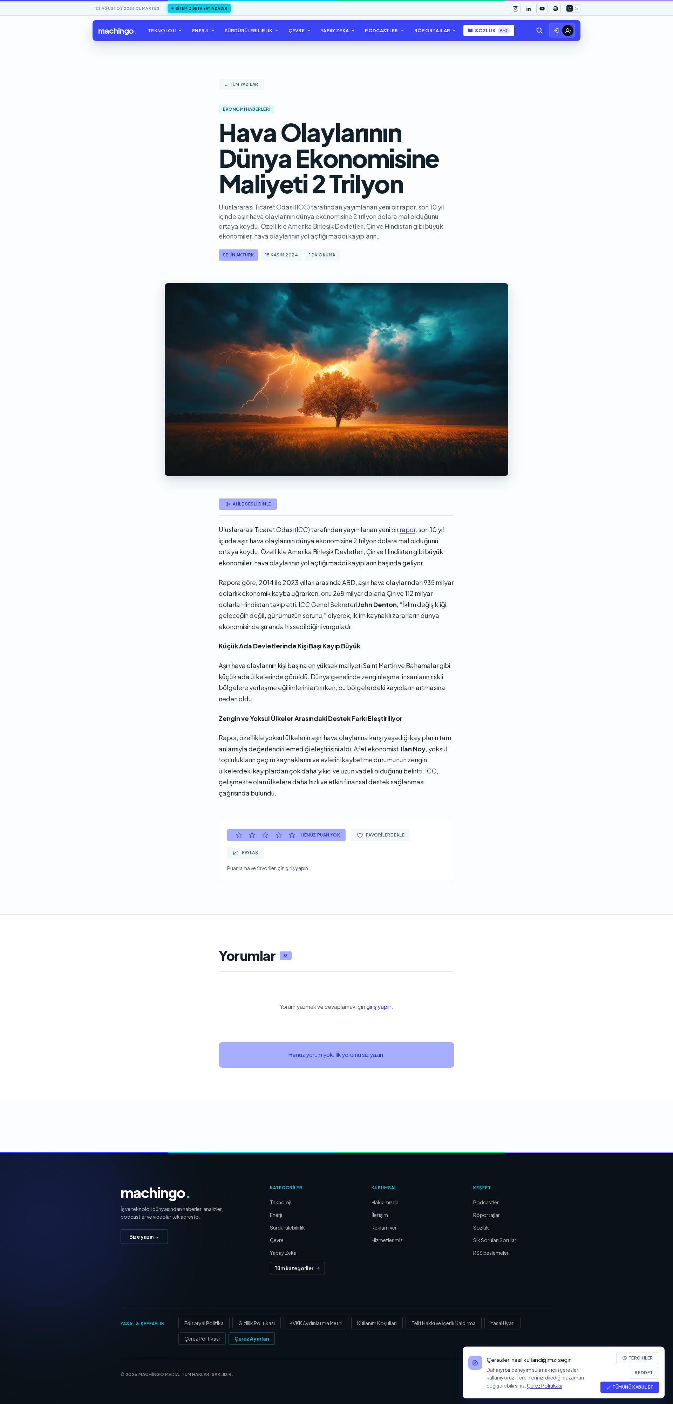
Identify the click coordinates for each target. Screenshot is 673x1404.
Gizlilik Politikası (256, 1323)
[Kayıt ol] (567, 30)
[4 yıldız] (279, 835)
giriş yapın (296, 868)
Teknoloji (162, 30)
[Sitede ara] (539, 30)
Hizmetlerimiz (387, 1240)
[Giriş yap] (556, 30)
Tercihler (640, 1358)
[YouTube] (542, 8)
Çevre (296, 30)
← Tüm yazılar (241, 84)
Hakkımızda (385, 1202)
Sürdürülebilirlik (249, 30)
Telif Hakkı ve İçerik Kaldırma (444, 1323)
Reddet (644, 1372)
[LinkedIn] (528, 8)
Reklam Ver (384, 1227)
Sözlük (491, 30)
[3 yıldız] (265, 835)
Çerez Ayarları (251, 1338)
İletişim (380, 1215)
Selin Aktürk (238, 254)
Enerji (200, 30)
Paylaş (250, 852)
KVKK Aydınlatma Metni (316, 1323)
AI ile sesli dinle (252, 504)
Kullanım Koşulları (377, 1323)
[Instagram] (515, 8)
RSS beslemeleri (491, 1253)
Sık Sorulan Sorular (494, 1240)
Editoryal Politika (204, 1323)
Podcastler (381, 30)
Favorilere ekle (385, 835)
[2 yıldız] (252, 835)
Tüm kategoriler (293, 1268)
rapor (407, 529)
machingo (117, 30)
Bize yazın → (144, 1236)
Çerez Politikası (202, 1338)
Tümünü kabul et (632, 1387)
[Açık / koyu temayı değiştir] (572, 8)
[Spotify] (555, 8)
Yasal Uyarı (502, 1323)
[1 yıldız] (239, 835)
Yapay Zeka (335, 30)
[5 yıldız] (292, 835)
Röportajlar (432, 30)
